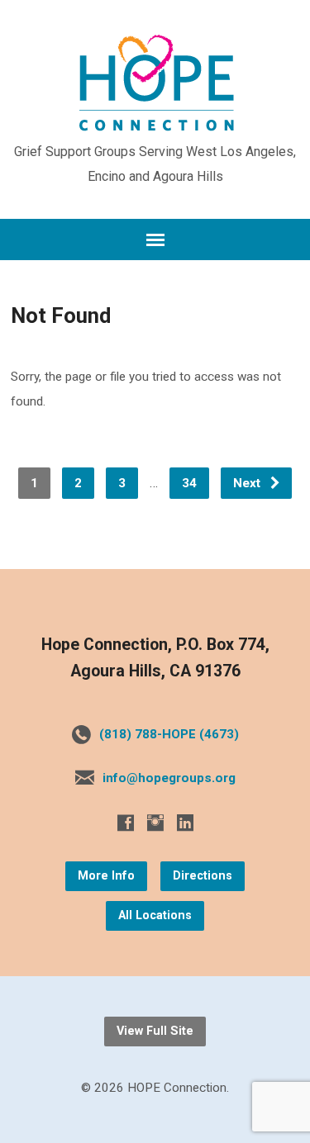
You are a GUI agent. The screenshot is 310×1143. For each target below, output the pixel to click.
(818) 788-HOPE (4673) (169, 734)
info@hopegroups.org (169, 778)
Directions (202, 876)
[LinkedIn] (185, 822)
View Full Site (155, 1031)
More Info (106, 876)
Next (248, 483)
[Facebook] (125, 822)
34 (189, 483)
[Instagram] (155, 822)
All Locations (155, 915)
